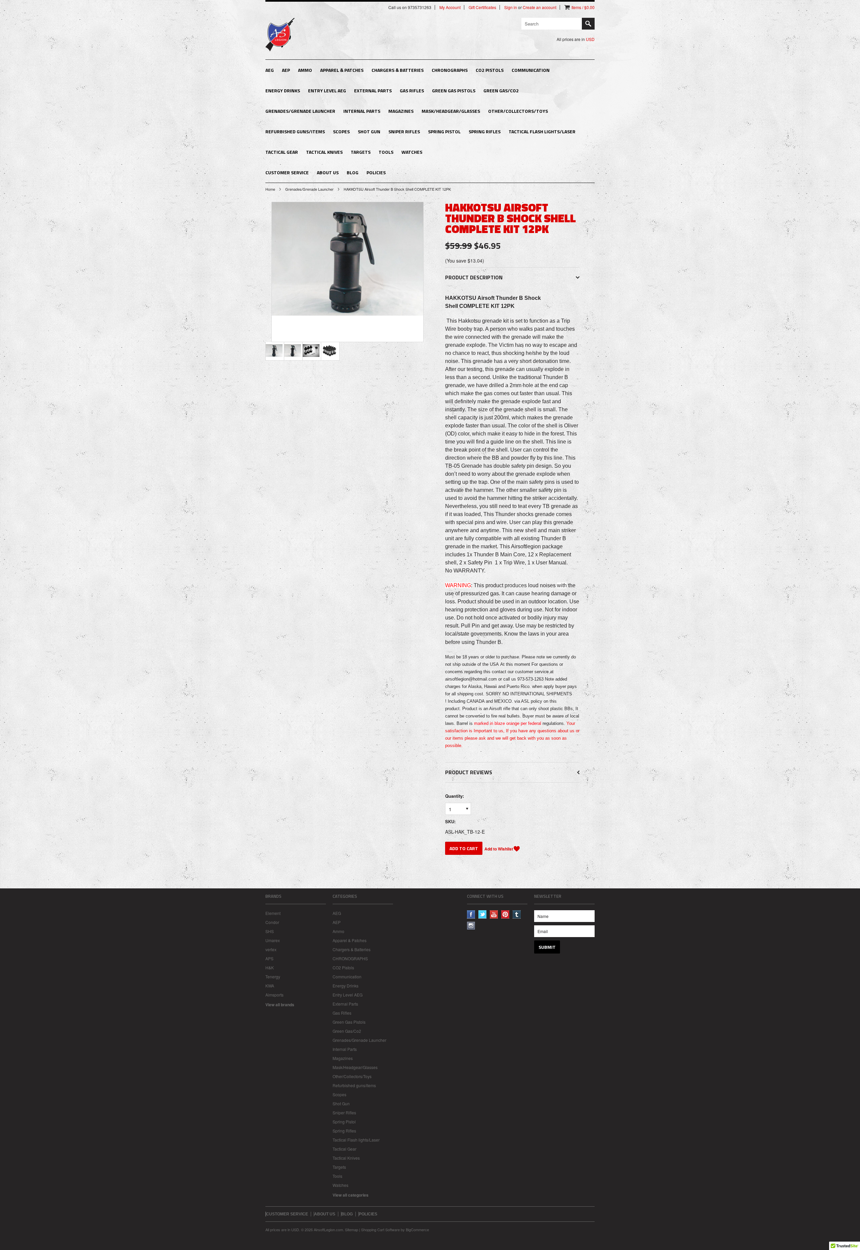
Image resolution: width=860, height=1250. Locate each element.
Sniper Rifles (404, 131)
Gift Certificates (482, 7)
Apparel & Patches (341, 70)
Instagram (471, 926)
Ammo (305, 70)
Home (270, 189)
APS (269, 958)
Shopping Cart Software (380, 1229)
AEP (286, 70)
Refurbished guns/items (295, 131)
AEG (269, 70)
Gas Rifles (412, 90)
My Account (450, 7)
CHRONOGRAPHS (450, 70)
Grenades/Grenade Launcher (300, 110)
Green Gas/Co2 (501, 90)
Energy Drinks (282, 90)
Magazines (401, 110)
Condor (272, 922)
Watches (411, 151)
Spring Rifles (485, 131)
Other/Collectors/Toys (518, 110)
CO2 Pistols (490, 70)
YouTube (494, 914)
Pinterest (505, 914)
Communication (531, 70)
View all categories (351, 1195)
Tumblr (517, 914)
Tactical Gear (281, 151)
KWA (269, 985)
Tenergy (272, 976)
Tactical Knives (324, 151)
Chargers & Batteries (398, 70)
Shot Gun (369, 131)
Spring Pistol (444, 131)
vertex (270, 949)
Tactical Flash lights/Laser (542, 131)
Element (273, 913)
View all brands (279, 1005)
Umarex (272, 940)
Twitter (482, 914)
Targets (361, 151)
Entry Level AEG (327, 90)
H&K (269, 967)
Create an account (539, 7)
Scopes (341, 131)
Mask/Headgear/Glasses (451, 110)
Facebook (471, 914)
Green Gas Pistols (453, 90)
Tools (386, 151)
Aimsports (274, 995)
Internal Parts (361, 110)
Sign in (510, 7)
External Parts (373, 90)
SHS (269, 931)
